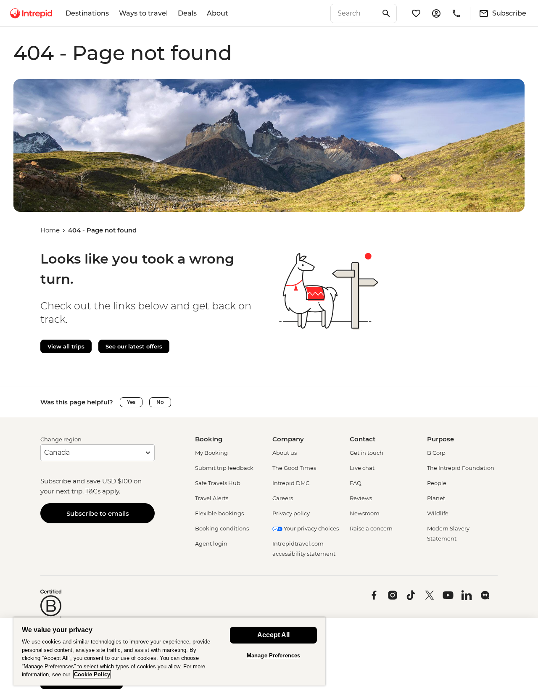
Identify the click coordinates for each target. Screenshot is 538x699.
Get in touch (366, 452)
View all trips (65, 346)
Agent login (211, 543)
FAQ (355, 483)
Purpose (440, 439)
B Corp (436, 452)
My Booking (211, 452)
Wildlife (437, 513)
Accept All (273, 634)
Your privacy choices (310, 528)
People (436, 483)
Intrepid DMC (290, 483)
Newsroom (365, 513)
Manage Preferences (273, 655)
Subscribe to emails (97, 513)
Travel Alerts (211, 498)
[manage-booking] (436, 13)
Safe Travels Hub (217, 483)
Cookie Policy (92, 674)
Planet (436, 498)
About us (284, 452)
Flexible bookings (219, 513)
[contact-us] (456, 13)
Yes (131, 402)
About (217, 13)
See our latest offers (133, 346)
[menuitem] (31, 13)
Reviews (361, 498)
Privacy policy (291, 513)
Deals (187, 13)
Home (50, 230)
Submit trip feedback (224, 467)
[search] (354, 13)
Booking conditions (222, 528)
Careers (282, 498)
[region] (169, 651)
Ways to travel (143, 13)
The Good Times (294, 467)
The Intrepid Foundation (460, 467)
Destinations (87, 13)
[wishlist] (416, 13)
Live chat (362, 467)
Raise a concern (371, 528)
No (160, 402)
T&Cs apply (102, 491)
